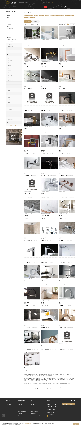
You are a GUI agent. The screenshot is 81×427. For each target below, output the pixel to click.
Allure (60, 63)
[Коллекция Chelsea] (67, 228)
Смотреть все (72, 24)
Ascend (25, 41)
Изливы (60, 85)
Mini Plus (25, 367)
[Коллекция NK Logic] (67, 206)
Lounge (25, 128)
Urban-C (43, 150)
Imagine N (61, 258)
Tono (60, 128)
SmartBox (26, 106)
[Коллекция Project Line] (49, 228)
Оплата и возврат (34, 411)
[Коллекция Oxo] (49, 163)
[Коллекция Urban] (32, 163)
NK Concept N (27, 193)
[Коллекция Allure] (67, 54)
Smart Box (26, 150)
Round (60, 106)
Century (25, 85)
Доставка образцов (35, 406)
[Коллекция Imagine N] (67, 250)
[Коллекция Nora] (67, 315)
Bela (25, 345)
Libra (60, 345)
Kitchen (43, 106)
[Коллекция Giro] (67, 293)
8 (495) (45, 2)
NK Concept (61, 172)
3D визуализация (34, 407)
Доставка (33, 404)
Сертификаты (21, 406)
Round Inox (26, 302)
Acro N (42, 302)
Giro (60, 302)
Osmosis (43, 280)
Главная (25, 11)
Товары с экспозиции (22, 411)
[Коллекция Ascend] (32, 32)
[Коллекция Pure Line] (32, 206)
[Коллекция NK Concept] (67, 163)
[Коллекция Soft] (49, 315)
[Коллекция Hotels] (49, 184)
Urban (25, 172)
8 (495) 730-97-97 (51, 404)
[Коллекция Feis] (49, 336)
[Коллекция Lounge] (32, 119)
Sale (19, 409)
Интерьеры (20, 413)
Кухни (19, 415)
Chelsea (60, 237)
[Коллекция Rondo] (32, 228)
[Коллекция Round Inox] (32, 293)
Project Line (43, 237)
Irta (59, 280)
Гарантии (20, 404)
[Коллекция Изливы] (67, 76)
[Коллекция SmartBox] (32, 98)
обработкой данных (29, 423)
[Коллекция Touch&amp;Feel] (49, 206)
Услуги (32, 400)
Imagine (43, 258)
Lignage (60, 193)
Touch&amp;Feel (45, 215)
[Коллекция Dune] (32, 315)
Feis (42, 345)
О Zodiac (8, 400)
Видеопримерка (34, 413)
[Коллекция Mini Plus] (32, 358)
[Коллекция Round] (67, 98)
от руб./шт (28, 45)
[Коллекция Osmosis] (49, 271)
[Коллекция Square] (49, 119)
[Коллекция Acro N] (49, 293)
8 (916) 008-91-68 (51, 409)
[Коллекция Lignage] (67, 184)
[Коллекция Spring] (67, 32)
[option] (14, 137)
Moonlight (43, 63)
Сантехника (34, 11)
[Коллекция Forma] (67, 141)
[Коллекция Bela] (32, 336)
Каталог (29, 11)
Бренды (7, 407)
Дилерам (7, 409)
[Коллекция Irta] (67, 271)
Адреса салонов (52, 416)
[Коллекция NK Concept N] (32, 184)
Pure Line (26, 215)
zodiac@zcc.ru (51, 414)
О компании (8, 404)
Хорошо (76, 424)
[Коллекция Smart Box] (32, 141)
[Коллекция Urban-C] (49, 141)
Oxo (42, 172)
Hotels (42, 193)
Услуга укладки (34, 409)
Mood (25, 280)
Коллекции (28, 21)
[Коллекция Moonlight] (49, 54)
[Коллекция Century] (32, 76)
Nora (60, 324)
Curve (25, 258)
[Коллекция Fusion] (32, 54)
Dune (25, 324)
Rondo (25, 237)
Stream (42, 85)
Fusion (25, 63)
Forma (60, 150)
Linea (42, 41)
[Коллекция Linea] (49, 32)
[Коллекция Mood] (32, 271)
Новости (7, 406)
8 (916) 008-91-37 (51, 412)
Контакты (49, 400)
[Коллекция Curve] (32, 250)
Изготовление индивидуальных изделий (39, 415)
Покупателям (21, 400)
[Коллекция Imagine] (49, 250)
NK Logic (60, 215)
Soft (42, 324)
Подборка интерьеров (35, 416)
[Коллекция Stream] (49, 76)
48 (67, 24)
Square (42, 128)
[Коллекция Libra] (67, 336)
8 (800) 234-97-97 (51, 406)
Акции (19, 407)
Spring (60, 41)
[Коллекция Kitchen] (49, 98)
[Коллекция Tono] (67, 119)
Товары (35, 21)
